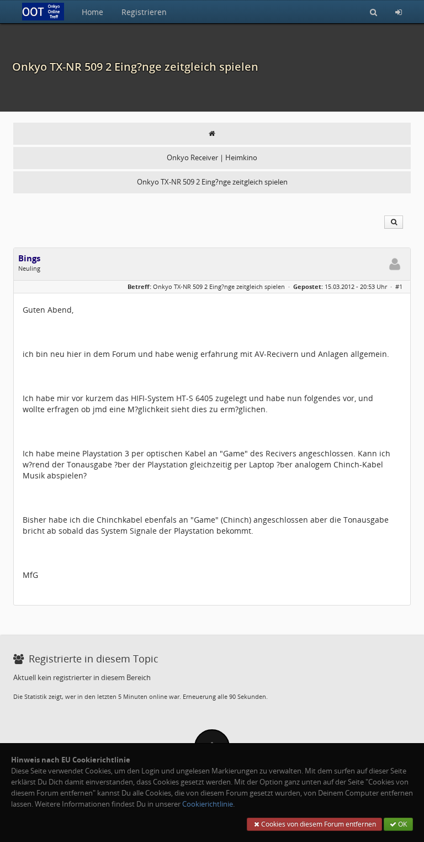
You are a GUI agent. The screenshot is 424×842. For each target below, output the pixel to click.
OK (401, 824)
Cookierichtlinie (207, 804)
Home (92, 12)
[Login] (398, 11)
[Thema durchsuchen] (393, 222)
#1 (398, 286)
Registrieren (144, 12)
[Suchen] (373, 11)
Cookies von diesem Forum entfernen (317, 824)
